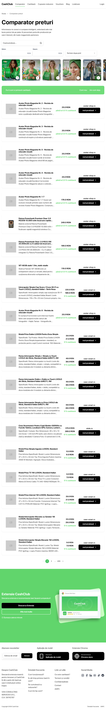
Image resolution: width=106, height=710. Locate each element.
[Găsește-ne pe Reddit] (102, 675)
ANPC (57, 689)
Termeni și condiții (62, 678)
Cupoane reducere (45, 4)
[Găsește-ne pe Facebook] (86, 675)
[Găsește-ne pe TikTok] (98, 675)
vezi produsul (88, 110)
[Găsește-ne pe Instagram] (82, 675)
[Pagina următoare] (63, 561)
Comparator (20, 4)
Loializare (76, 4)
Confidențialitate (61, 682)
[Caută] (40, 43)
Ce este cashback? (62, 674)
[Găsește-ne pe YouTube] (94, 675)
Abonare (27, 656)
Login (102, 4)
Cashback (31, 4)
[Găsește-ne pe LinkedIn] (90, 675)
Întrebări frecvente (93, 706)
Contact (58, 685)
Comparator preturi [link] (16, 14)
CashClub (7, 4)
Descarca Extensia (26, 605)
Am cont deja (95, 90)
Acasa (4, 14)
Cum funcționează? (36, 674)
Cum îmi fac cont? (35, 691)
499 (58, 561)
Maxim (35, 49)
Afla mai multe (26, 612)
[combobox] (81, 53)
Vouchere (60, 4)
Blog (68, 4)
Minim (4, 49)
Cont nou (83, 90)
